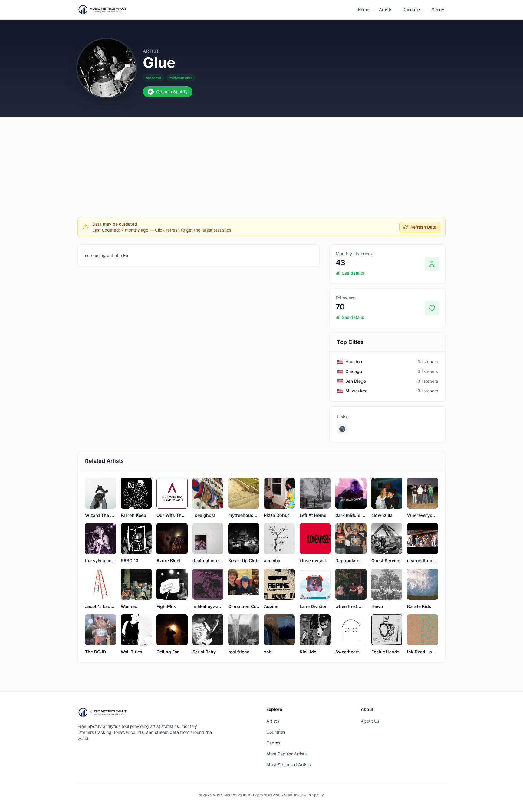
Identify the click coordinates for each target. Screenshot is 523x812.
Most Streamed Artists (288, 764)
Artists (386, 9)
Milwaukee (356, 390)
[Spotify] (342, 429)
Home (363, 9)
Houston (353, 361)
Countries (412, 9)
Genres (438, 9)
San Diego (355, 381)
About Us (370, 721)
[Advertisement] (261, 162)
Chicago (353, 371)
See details (353, 273)
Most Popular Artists (286, 753)
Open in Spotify (172, 91)
